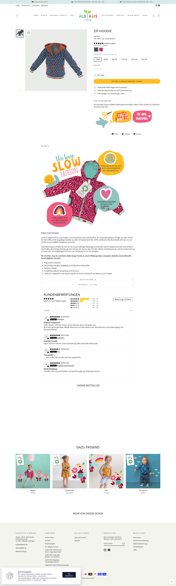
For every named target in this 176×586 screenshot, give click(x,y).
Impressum (137, 537)
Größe (105, 54)
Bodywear (44, 5)
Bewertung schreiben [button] (123, 299)
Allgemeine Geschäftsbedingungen (57, 565)
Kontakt (47, 541)
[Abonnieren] (123, 543)
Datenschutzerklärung (140, 541)
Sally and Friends (80, 537)
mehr (44, 580)
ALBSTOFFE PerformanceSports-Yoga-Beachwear (53, 551)
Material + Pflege (88, 285)
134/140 (144, 59)
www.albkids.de (21, 548)
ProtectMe (35, 5)
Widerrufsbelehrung (140, 544)
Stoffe (18, 5)
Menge (97, 65)
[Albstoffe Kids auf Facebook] (109, 550)
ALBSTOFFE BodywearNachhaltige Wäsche (52, 561)
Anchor (96, 49)
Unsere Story (49, 537)
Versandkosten (110, 39)
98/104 (114, 59)
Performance (26, 5)
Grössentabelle (88, 280)
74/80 (98, 59)
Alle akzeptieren (69, 575)
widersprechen (69, 579)
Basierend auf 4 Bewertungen (55, 301)
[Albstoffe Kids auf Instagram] (105, 550)
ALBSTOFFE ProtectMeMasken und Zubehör (52, 556)
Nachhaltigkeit (50, 544)
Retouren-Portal (21, 551)
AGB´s (135, 550)
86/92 (106, 59)
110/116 (124, 59)
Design (100, 45)
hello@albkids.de (21, 544)
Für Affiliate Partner (51, 547)
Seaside (77, 541)
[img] (55, 317)
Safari (101, 49)
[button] (99, 43)
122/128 (134, 59)
